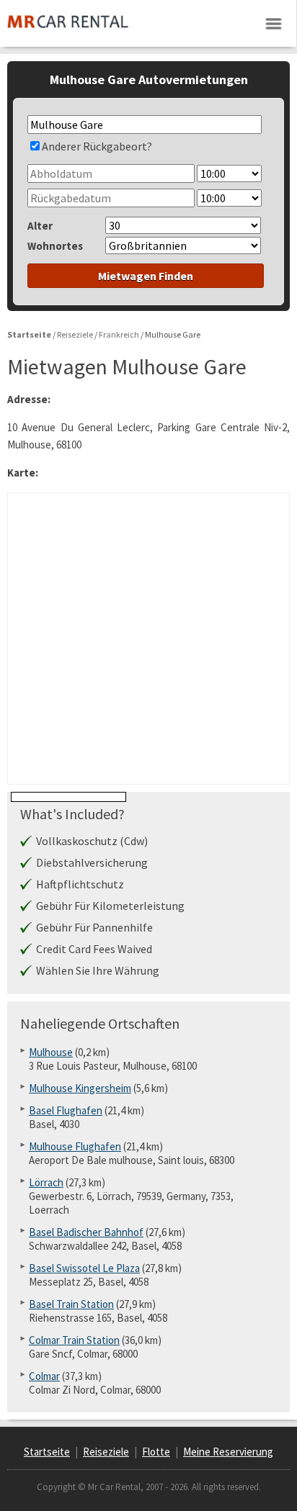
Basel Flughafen (65, 1110)
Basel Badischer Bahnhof (86, 1232)
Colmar (44, 1376)
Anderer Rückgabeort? (97, 146)
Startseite (47, 1451)
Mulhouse (51, 1052)
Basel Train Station (71, 1304)
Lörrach (46, 1182)
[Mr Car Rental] (68, 33)
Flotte (156, 1451)
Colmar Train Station (74, 1340)
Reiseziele (106, 1451)
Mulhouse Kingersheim (80, 1088)
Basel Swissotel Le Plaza (84, 1268)
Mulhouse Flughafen (75, 1146)
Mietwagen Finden (145, 276)
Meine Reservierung (228, 1451)
